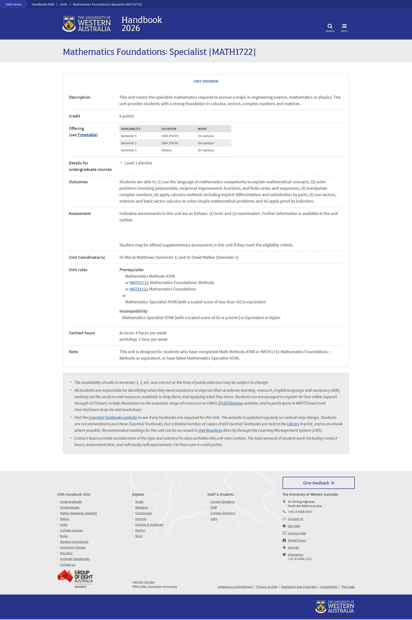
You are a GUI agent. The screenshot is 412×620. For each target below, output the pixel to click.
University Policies (73, 547)
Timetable (86, 134)
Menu (344, 30)
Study (139, 501)
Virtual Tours (297, 540)
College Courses (71, 530)
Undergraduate (71, 501)
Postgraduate (69, 507)
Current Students (222, 501)
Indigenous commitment (235, 586)
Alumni (140, 530)
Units (63, 4)
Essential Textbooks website (113, 417)
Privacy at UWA (267, 586)
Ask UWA (294, 526)
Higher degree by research (78, 513)
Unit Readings (210, 430)
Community (143, 513)
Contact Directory (222, 513)
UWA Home (14, 4)
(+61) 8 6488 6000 (300, 511)
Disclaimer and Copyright (299, 586)
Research (141, 507)
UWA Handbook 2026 (73, 494)
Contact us (67, 564)
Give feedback (316, 482)
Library (293, 424)
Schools (140, 519)
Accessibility (329, 586)
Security (293, 547)
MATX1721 (139, 289)
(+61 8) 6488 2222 (300, 559)
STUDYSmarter (230, 403)
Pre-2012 (66, 553)
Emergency (296, 554)
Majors (64, 519)
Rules (64, 536)
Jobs (213, 519)
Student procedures (74, 541)
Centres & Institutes (149, 524)
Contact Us (295, 519)
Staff (213, 507)
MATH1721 (139, 282)
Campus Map (297, 533)
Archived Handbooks (75, 559)
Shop (139, 536)
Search (330, 30)
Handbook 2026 (43, 4)
